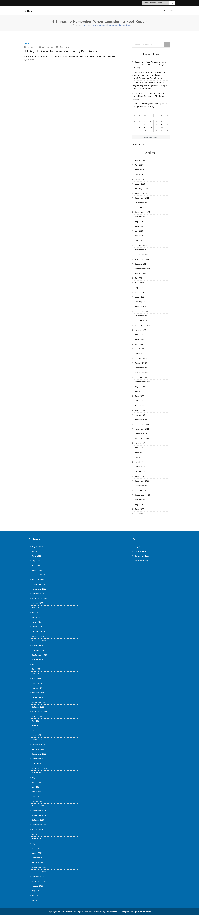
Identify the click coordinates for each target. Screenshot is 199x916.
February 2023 (141, 358)
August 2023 (140, 330)
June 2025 (139, 226)
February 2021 (141, 471)
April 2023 (139, 349)
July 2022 (139, 391)
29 (162, 130)
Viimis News (49, 47)
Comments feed (142, 556)
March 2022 (140, 410)
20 (150, 127)
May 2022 (139, 401)
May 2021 (139, 457)
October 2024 (141, 264)
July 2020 (139, 504)
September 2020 (142, 495)
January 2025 (141, 250)
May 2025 (139, 231)
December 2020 (142, 481)
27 (150, 130)
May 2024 (139, 287)
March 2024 (140, 297)
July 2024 (139, 278)
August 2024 (140, 273)
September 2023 (142, 325)
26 (145, 130)
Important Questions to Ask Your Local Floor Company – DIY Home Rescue (148, 96)
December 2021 (142, 424)
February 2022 (141, 415)
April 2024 (139, 292)
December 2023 (142, 311)
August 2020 (140, 500)
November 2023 (142, 316)
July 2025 (139, 221)
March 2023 (140, 353)
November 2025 (142, 203)
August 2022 (140, 386)
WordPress (112, 911)
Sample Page (166, 11)
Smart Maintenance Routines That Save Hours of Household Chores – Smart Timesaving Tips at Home (149, 75)
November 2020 (142, 486)
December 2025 (142, 198)
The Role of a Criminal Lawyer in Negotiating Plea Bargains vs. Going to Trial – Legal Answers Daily (149, 85)
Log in (137, 546)
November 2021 (142, 429)
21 (156, 127)
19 (145, 127)
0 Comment (63, 47)
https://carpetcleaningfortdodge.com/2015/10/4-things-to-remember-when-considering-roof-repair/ (70, 56)
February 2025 (141, 245)
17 (134, 127)
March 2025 (140, 240)
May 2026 (139, 174)
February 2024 (141, 302)
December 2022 (142, 368)
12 (145, 124)
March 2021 (140, 467)
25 (139, 130)
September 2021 (142, 438)
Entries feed (140, 551)
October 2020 (141, 490)
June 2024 (139, 283)
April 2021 (139, 462)
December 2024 (142, 254)
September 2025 (142, 212)
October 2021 (141, 434)
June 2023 (139, 339)
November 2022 (142, 372)
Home (69, 25)
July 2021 (139, 448)
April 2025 (139, 236)
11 (139, 124)
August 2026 (140, 160)
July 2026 (139, 165)
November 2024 (142, 259)
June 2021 (139, 452)
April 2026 (139, 179)
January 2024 (141, 306)
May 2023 (139, 344)
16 (167, 124)
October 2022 (141, 377)
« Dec (134, 144)
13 (150, 124)
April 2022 (139, 405)
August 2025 (140, 217)
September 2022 (142, 382)
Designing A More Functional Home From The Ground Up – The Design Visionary (149, 65)
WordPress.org (141, 560)
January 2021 (140, 476)
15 (162, 124)
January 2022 (141, 419)
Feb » (141, 144)
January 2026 (141, 193)
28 (156, 130)
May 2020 (139, 514)
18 (140, 127)
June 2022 (139, 396)
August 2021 (140, 443)
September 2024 (142, 269)
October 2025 (141, 207)
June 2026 (139, 170)
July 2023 (139, 335)
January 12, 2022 (33, 47)
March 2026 (140, 184)
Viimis (69, 911)
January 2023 (141, 363)
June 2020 (139, 509)
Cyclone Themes (142, 911)
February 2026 (141, 188)
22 (162, 127)
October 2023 (141, 320)
